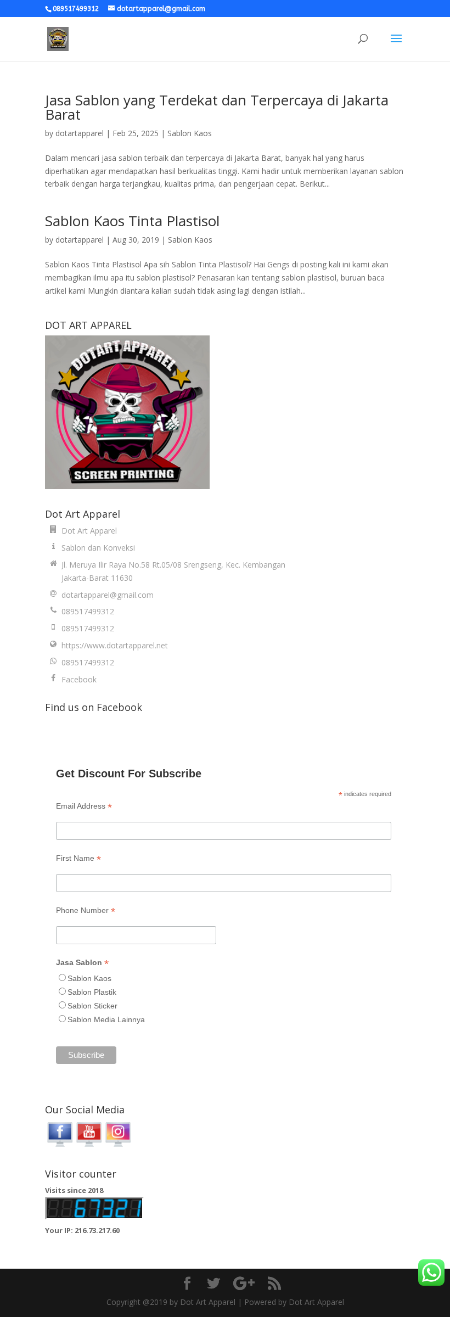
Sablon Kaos (189, 133)
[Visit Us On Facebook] (59, 1145)
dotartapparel (79, 133)
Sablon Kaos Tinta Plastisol (132, 221)
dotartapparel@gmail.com (107, 595)
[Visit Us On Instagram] (117, 1145)
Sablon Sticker (92, 1005)
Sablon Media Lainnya (106, 1019)
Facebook (79, 679)
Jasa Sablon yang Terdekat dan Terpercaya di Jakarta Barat (217, 107)
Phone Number (85, 910)
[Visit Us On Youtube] (88, 1145)
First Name (78, 858)
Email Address (84, 806)
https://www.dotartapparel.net (114, 645)
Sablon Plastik (92, 992)
